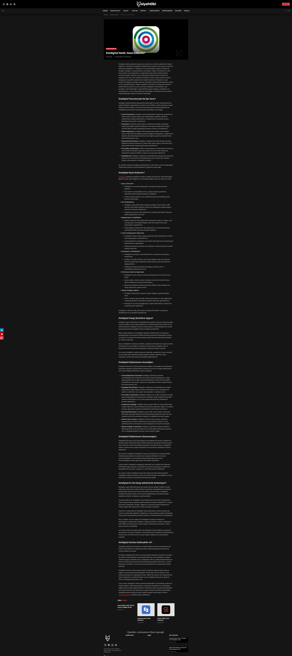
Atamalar (186, 10)
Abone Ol (285, 4)
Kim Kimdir (178, 10)
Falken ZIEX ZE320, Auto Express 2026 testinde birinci (177, 648)
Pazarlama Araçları (111, 48)
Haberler (105, 10)
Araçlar (125, 10)
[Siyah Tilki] (146, 4)
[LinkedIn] (105, 68)
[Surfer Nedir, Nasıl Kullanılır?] (166, 609)
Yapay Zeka (135, 10)
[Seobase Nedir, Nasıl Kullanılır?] (146, 609)
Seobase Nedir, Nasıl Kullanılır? (143, 619)
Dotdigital (122, 177)
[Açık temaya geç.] (286, 10)
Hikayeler (143, 10)
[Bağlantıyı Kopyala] (105, 72)
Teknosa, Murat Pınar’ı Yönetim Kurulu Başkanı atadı (177, 638)
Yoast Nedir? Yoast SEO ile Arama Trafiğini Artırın (125, 606)
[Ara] (289, 10)
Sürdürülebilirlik (167, 10)
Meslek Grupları (115, 10)
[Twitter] (105, 64)
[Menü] (3, 10)
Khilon (107, 655)
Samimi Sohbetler (154, 10)
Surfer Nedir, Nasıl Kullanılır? (163, 619)
